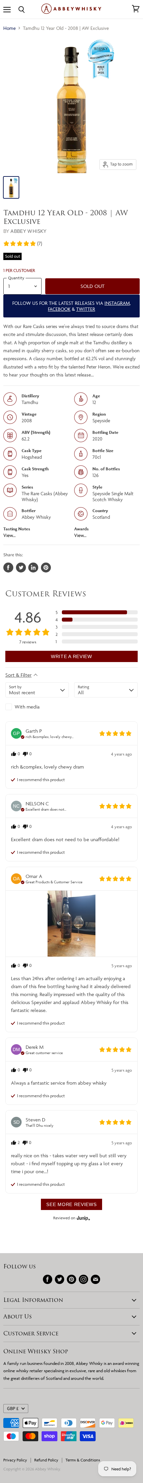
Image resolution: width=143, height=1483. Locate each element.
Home (9, 28)
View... (9, 535)
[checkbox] (37, 707)
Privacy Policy (15, 1459)
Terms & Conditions (83, 1459)
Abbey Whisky (28, 231)
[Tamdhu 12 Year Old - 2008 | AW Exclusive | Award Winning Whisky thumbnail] (11, 187)
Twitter (85, 309)
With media (27, 707)
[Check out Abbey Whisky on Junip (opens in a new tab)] (82, 1218)
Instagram (117, 303)
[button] (22, 243)
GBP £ (13, 1408)
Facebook (59, 309)
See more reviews (71, 1204)
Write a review (71, 656)
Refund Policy (46, 1459)
